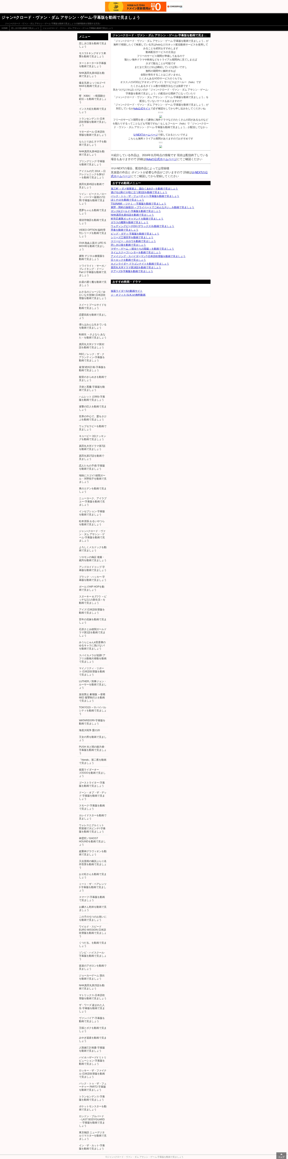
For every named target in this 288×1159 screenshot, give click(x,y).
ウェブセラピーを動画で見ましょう (92, 428)
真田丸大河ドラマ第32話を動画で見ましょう (91, 346)
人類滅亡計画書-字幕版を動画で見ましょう (92, 1049)
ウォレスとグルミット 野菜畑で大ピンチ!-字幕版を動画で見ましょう (92, 828)
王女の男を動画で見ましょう (92, 738)
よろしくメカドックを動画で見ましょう (92, 549)
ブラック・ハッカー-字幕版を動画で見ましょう (92, 578)
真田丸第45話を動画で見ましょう (91, 186)
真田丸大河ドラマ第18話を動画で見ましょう (136, 267)
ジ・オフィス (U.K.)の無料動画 (128, 294)
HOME (5, 28)
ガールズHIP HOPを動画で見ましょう (91, 588)
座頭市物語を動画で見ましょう (92, 222)
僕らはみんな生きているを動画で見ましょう (92, 326)
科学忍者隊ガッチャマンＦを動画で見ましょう (137, 218)
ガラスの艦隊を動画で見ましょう (129, 222)
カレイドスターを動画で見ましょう (92, 817)
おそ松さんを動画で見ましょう (92, 876)
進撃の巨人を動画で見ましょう (92, 408)
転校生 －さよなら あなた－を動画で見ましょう (92, 336)
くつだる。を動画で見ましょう (92, 944)
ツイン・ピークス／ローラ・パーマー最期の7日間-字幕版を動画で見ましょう (92, 198)
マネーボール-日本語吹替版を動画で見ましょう (92, 133)
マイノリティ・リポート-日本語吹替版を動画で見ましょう (92, 671)
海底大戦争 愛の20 (89, 730)
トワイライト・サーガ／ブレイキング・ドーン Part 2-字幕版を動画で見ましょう (92, 270)
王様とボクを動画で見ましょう (92, 1029)
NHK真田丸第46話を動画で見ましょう (91, 153)
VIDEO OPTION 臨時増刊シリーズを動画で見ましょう (92, 233)
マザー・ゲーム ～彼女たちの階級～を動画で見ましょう (142, 248)
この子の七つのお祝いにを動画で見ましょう (92, 918)
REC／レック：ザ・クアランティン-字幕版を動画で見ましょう (92, 357)
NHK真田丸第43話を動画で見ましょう (91, 74)
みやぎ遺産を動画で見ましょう (92, 1039)
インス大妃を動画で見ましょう (92, 110)
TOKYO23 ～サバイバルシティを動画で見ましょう (92, 710)
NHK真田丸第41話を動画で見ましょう (132, 214)
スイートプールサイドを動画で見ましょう (92, 306)
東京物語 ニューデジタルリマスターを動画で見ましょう (92, 1135)
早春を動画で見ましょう (124, 229)
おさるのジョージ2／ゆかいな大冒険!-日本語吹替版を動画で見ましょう (92, 295)
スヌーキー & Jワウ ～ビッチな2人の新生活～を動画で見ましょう (92, 599)
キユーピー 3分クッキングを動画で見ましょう (92, 438)
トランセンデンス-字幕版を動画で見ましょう (92, 1098)
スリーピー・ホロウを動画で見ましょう (133, 241)
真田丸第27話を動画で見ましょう (91, 457)
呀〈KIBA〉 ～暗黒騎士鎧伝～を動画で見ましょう (92, 99)
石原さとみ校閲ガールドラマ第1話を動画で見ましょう (92, 632)
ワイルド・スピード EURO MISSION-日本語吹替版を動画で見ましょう (92, 931)
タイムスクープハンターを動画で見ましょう (136, 252)
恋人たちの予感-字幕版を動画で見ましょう (92, 467)
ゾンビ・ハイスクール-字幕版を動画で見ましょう (92, 955)
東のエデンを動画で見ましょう (92, 490)
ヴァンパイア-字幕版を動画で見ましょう (92, 1020)
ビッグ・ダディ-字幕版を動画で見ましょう (135, 233)
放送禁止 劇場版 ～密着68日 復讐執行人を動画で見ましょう (92, 697)
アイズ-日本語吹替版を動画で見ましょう (92, 611)
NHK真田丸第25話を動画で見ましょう (91, 987)
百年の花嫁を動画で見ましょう (92, 621)
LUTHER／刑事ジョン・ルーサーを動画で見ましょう (92, 684)
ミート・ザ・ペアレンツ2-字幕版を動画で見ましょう (92, 887)
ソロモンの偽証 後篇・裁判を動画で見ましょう (92, 559)
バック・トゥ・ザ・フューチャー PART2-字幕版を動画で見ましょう (92, 1086)
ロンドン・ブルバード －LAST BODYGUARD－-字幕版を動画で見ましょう (92, 1121)
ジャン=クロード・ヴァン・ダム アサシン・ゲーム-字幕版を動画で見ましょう (78, 28)
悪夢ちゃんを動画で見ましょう (92, 212)
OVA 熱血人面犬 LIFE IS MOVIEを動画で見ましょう (92, 246)
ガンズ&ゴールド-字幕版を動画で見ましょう (136, 211)
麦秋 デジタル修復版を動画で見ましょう (92, 257)
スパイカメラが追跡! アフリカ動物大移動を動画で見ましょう (92, 658)
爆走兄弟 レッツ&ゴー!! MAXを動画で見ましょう (92, 85)
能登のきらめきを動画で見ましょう (92, 378)
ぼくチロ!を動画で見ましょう (127, 199)
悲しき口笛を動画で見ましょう (25, 28)
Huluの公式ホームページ (161, 159)
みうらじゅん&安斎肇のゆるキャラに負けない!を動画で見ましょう (92, 645)
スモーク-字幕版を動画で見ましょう (92, 807)
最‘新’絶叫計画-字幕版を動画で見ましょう (92, 369)
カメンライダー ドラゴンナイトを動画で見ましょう (140, 263)
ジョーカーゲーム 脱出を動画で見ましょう (92, 977)
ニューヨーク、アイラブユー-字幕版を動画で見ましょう (92, 501)
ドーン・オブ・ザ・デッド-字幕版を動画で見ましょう (92, 795)
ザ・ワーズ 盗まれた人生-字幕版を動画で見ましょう (92, 1008)
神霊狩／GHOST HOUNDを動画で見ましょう (92, 841)
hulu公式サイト (142, 108)
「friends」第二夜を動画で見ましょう (92, 761)
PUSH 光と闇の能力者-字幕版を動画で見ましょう (92, 749)
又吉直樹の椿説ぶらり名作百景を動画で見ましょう (92, 864)
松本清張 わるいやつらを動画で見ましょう (92, 523)
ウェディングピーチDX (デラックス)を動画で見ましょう (142, 226)
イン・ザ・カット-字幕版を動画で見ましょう (92, 1147)
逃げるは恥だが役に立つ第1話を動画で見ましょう (139, 192)
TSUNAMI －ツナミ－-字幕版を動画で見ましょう (138, 203)
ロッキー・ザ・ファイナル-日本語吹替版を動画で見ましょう (92, 1073)
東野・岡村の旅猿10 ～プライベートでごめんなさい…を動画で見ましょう (152, 207)
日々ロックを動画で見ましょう (128, 259)
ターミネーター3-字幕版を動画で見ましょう (92, 65)
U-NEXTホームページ (146, 134)
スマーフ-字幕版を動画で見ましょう (92, 899)
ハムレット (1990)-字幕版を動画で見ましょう (92, 398)
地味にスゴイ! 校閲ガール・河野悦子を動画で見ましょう (92, 478)
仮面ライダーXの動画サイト (126, 290)
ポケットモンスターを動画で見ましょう (92, 1108)
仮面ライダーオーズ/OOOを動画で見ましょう (92, 772)
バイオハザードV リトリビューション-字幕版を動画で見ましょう (92, 1060)
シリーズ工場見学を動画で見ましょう (132, 237)
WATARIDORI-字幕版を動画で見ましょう (92, 722)
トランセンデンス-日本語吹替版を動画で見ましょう (92, 121)
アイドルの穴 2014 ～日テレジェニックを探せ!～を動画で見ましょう (92, 174)
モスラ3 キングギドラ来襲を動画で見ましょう (92, 55)
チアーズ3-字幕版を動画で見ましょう (132, 271)
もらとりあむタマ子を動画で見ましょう (92, 143)
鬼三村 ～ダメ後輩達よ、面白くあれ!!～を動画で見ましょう (144, 188)
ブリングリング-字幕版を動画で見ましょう (92, 163)
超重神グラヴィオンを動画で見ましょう (92, 853)
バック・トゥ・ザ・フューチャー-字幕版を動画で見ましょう (145, 196)
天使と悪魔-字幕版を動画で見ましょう (92, 388)
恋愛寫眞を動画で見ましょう (92, 316)
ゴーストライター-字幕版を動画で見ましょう (92, 784)
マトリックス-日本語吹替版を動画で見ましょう (92, 997)
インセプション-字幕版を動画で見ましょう (92, 513)
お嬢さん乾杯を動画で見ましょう (92, 908)
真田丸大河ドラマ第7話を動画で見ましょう (92, 447)
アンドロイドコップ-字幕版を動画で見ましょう (92, 568)
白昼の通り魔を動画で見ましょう (92, 283)
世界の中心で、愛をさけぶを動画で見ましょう (92, 418)
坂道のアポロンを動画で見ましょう (92, 967)
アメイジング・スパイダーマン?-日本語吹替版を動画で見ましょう (148, 256)
